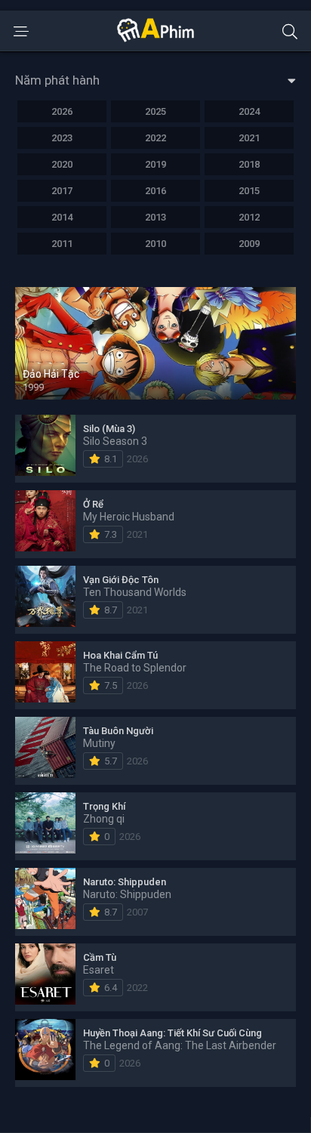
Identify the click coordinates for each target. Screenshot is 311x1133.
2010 (155, 243)
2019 (155, 164)
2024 (249, 111)
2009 (249, 243)
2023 (61, 138)
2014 (61, 217)
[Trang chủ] (155, 38)
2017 (61, 190)
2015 (249, 190)
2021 (249, 138)
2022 (155, 138)
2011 (61, 243)
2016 (155, 190)
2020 (61, 164)
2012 (249, 217)
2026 (61, 111)
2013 (155, 217)
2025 (155, 111)
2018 (249, 164)
